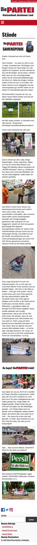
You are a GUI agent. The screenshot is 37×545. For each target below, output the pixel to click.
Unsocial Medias (7, 534)
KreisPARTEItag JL (7, 526)
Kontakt (14, 1)
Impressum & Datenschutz (27, 1)
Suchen (3, 515)
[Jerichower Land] (18, 12)
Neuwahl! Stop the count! (9, 530)
